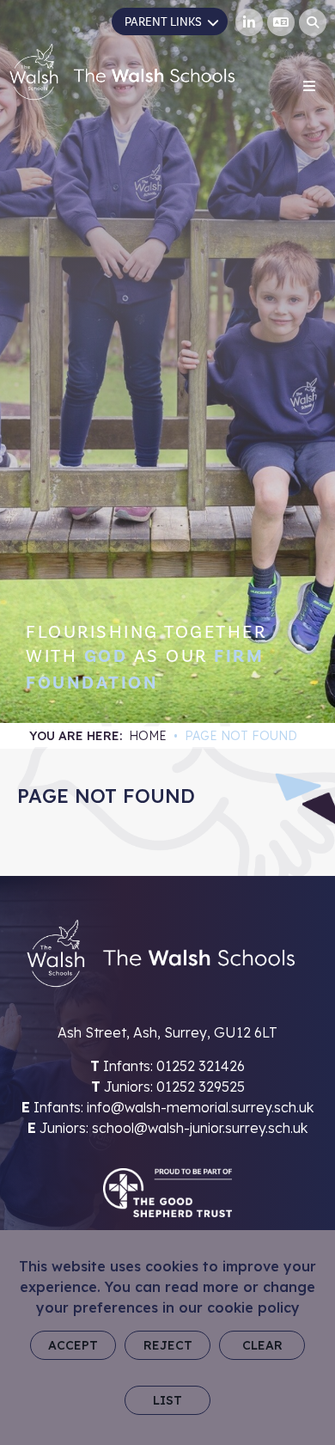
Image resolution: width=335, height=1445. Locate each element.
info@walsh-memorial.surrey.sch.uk (200, 1107)
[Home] (122, 72)
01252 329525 (200, 1086)
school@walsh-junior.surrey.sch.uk (200, 1127)
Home (148, 736)
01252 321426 (200, 1066)
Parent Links (163, 22)
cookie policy (253, 1307)
